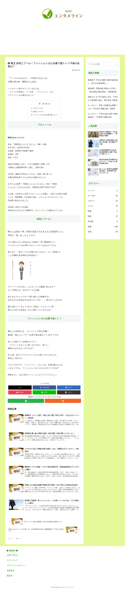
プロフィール (38, 108)
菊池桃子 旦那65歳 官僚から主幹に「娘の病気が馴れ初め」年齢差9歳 (102, 90)
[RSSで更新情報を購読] (63, 401)
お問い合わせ (12, 555)
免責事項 (10, 571)
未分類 (103, 221)
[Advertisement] (62, 42)
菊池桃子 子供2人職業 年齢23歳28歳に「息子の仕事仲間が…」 (103, 81)
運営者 (9, 576)
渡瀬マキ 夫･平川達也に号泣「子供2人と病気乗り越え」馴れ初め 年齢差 (103, 98)
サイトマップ (12, 560)
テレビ (103, 206)
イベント (103, 191)
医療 (103, 211)
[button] (69, 392)
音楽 (103, 232)
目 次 (41, 104)
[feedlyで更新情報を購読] (26, 401)
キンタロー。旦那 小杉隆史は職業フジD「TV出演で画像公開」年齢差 (103, 107)
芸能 (103, 226)
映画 (103, 216)
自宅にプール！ (38, 111)
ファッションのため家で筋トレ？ (45, 115)
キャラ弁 (103, 196)
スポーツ (103, 201)
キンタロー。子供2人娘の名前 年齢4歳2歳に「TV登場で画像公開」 (103, 115)
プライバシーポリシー (16, 565)
